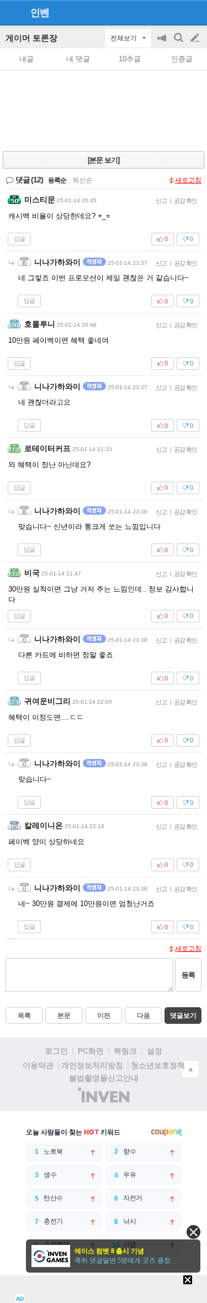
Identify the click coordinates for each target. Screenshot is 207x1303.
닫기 (193, 1232)
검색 (179, 43)
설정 (154, 1050)
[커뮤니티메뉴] (11, 12)
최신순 (82, 180)
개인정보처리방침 (92, 1065)
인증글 (182, 59)
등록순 (57, 180)
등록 (188, 975)
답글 (19, 239)
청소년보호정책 (158, 1065)
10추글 (130, 59)
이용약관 (38, 1065)
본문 (64, 1015)
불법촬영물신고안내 (104, 1078)
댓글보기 (183, 1015)
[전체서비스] (194, 12)
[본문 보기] (103, 160)
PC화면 (91, 1050)
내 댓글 (78, 59)
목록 (24, 1015)
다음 (143, 1015)
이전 (103, 1015)
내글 (26, 59)
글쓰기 (195, 38)
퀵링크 (125, 1050)
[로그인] (174, 12)
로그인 (56, 1050)
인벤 (39, 12)
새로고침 (188, 180)
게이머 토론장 (31, 38)
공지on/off (162, 43)
